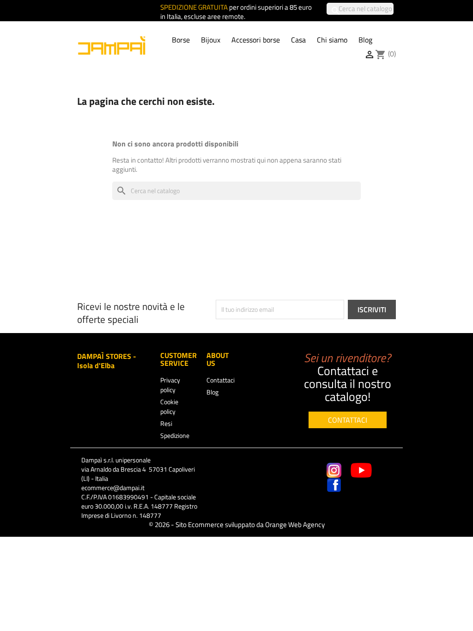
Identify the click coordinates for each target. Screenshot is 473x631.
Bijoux (210, 39)
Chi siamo (332, 39)
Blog (365, 39)
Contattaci (220, 380)
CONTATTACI (347, 419)
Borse (181, 39)
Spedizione (174, 435)
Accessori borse (255, 39)
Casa (298, 39)
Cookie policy (169, 406)
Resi (166, 423)
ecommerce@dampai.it (113, 487)
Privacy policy (170, 384)
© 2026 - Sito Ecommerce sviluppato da (237, 524)
